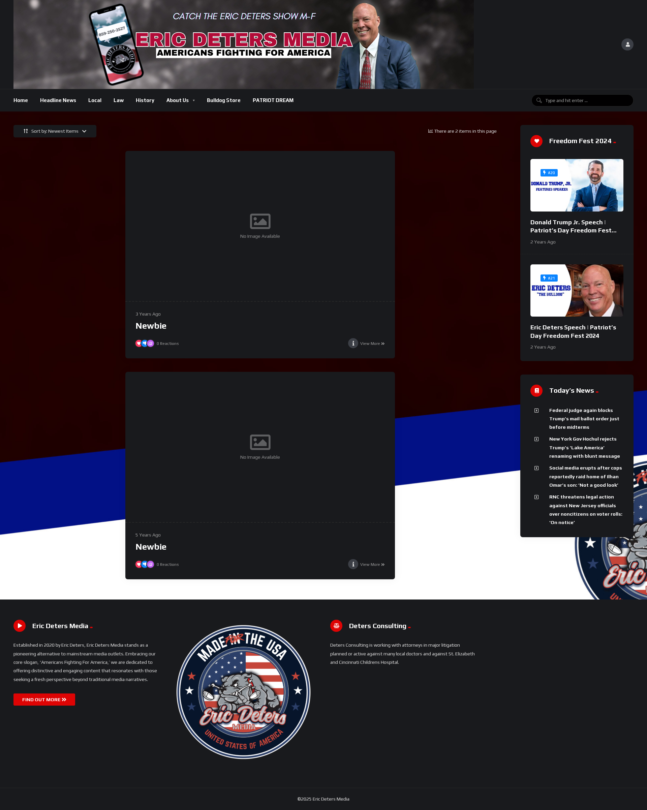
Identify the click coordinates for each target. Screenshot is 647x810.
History (145, 100)
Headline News (58, 100)
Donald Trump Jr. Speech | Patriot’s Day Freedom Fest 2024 (571, 230)
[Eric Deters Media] (243, 44)
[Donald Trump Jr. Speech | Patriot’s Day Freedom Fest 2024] (576, 185)
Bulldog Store (224, 100)
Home (20, 100)
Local (94, 100)
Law (119, 100)
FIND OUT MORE (42, 699)
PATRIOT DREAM (273, 100)
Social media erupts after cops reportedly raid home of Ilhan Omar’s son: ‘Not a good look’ (585, 476)
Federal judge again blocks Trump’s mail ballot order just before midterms (584, 419)
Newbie (150, 326)
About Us (177, 100)
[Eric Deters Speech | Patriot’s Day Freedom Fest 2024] (576, 290)
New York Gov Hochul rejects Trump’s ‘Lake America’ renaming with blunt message (584, 447)
